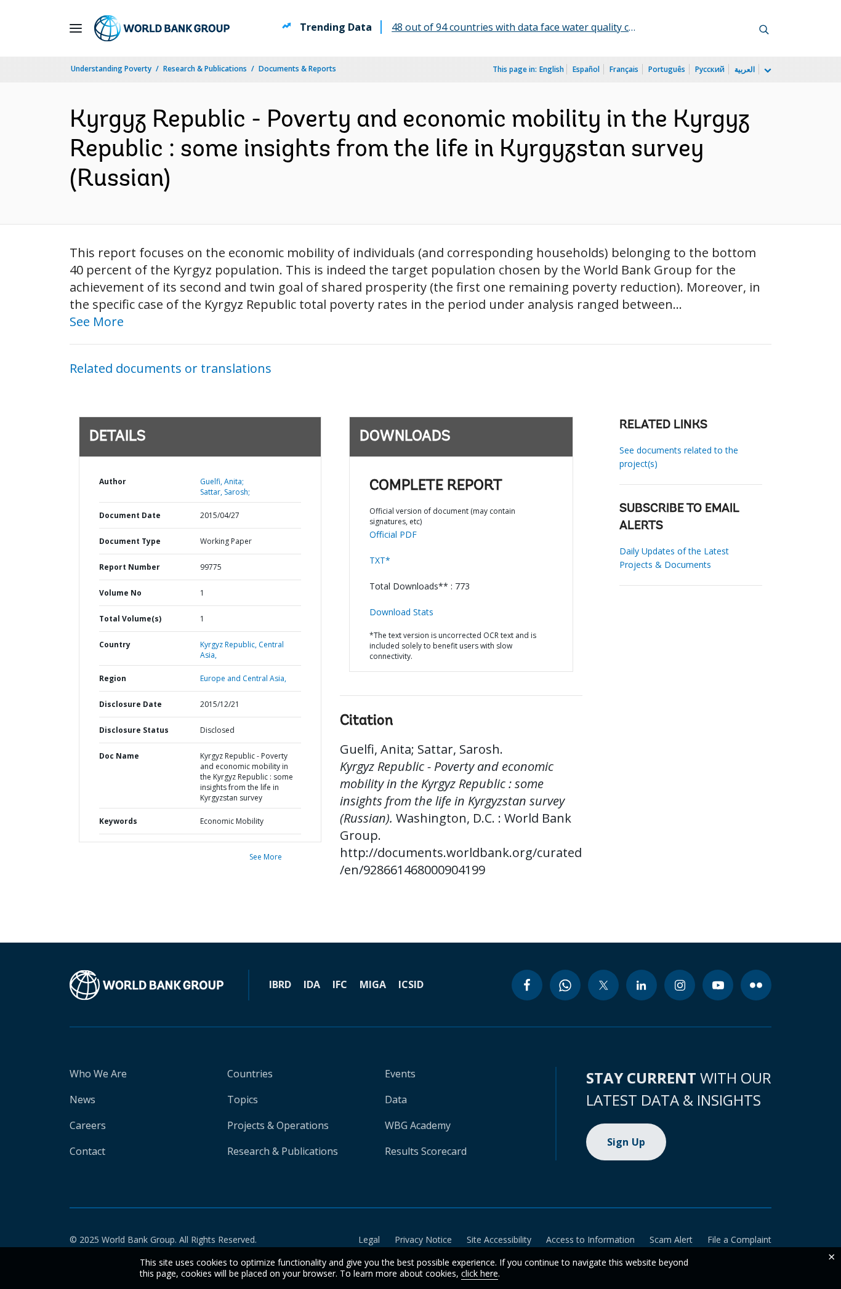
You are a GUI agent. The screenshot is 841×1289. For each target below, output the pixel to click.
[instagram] (679, 985)
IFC (339, 984)
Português (666, 69)
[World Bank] (146, 985)
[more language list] (766, 71)
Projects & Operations (278, 1125)
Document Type (130, 541)
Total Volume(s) (130, 618)
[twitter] (603, 985)
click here (479, 1273)
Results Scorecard (426, 1151)
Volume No (120, 593)
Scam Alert (671, 1239)
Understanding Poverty (111, 68)
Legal (369, 1239)
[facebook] (527, 985)
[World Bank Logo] (162, 28)
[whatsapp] (565, 985)
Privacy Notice (423, 1239)
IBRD (280, 984)
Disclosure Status (134, 730)
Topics (242, 1099)
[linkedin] (641, 985)
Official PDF (393, 534)
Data (396, 1099)
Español (586, 69)
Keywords (118, 821)
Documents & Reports (297, 68)
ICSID (411, 984)
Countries (250, 1073)
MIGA (373, 984)
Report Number (129, 567)
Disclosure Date (130, 704)
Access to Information (590, 1239)
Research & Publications (205, 68)
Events (400, 1073)
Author (112, 481)
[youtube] (717, 985)
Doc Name (119, 756)
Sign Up (626, 1142)
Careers (88, 1125)
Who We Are (98, 1073)
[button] (764, 28)
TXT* (379, 560)
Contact (87, 1151)
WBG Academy (418, 1125)
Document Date (130, 515)
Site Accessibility (499, 1239)
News (82, 1099)
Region (112, 678)
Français (624, 69)
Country (115, 644)
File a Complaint (739, 1239)
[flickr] (756, 985)
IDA (312, 984)
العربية (744, 69)
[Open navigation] (76, 28)
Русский (710, 69)
